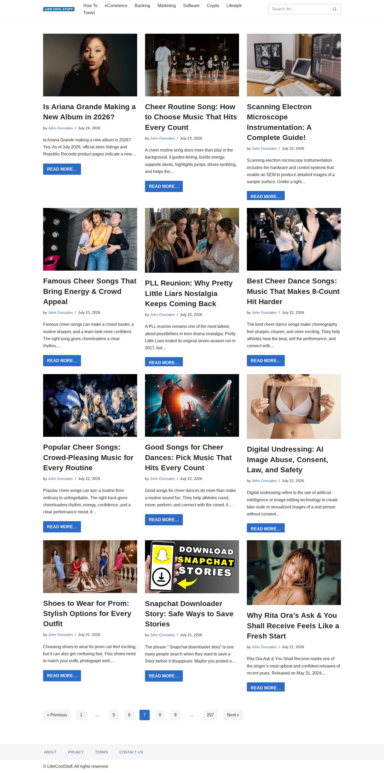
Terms (101, 752)
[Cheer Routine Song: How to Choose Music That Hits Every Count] (192, 65)
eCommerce (116, 5)
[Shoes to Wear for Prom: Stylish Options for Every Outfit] (90, 566)
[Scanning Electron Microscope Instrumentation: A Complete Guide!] (294, 65)
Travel (89, 12)
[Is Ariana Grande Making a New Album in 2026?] (90, 65)
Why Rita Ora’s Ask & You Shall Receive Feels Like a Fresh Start (293, 625)
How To (90, 5)
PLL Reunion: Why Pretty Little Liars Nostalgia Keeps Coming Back (189, 293)
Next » (233, 715)
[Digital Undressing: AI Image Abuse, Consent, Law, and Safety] (294, 406)
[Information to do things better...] (58, 9)
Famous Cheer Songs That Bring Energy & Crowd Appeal (89, 291)
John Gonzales (60, 128)
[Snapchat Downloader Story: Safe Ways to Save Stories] (192, 566)
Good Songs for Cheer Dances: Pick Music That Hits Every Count (188, 457)
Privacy (76, 752)
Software (191, 5)
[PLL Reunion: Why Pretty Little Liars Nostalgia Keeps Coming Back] (192, 240)
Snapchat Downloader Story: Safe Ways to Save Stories (189, 614)
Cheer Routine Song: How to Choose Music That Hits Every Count (191, 117)
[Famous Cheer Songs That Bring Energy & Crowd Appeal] (90, 239)
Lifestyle (234, 5)
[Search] (335, 9)
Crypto (213, 5)
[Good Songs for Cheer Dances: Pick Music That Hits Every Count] (192, 405)
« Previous (57, 715)
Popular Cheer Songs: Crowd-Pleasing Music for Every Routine (88, 457)
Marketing (167, 5)
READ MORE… (60, 170)
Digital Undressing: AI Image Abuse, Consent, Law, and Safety (287, 459)
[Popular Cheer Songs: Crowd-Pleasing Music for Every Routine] (90, 405)
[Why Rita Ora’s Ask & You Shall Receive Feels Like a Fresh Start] (294, 572)
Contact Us (131, 752)
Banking (142, 5)
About (50, 752)
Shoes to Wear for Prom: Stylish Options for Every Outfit (87, 613)
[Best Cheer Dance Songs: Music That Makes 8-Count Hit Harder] (294, 239)
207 (210, 715)
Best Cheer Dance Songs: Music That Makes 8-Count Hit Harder (293, 291)
